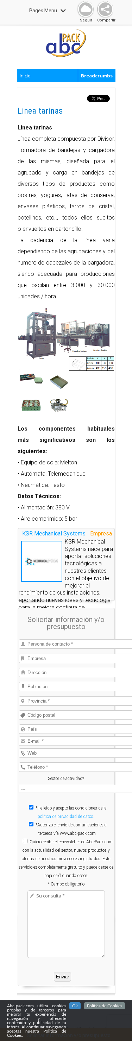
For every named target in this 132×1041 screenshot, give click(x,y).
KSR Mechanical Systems (54, 533)
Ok (75, 1006)
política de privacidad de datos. (66, 816)
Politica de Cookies (104, 1006)
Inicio (25, 75)
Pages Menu (43, 10)
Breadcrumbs (97, 75)
